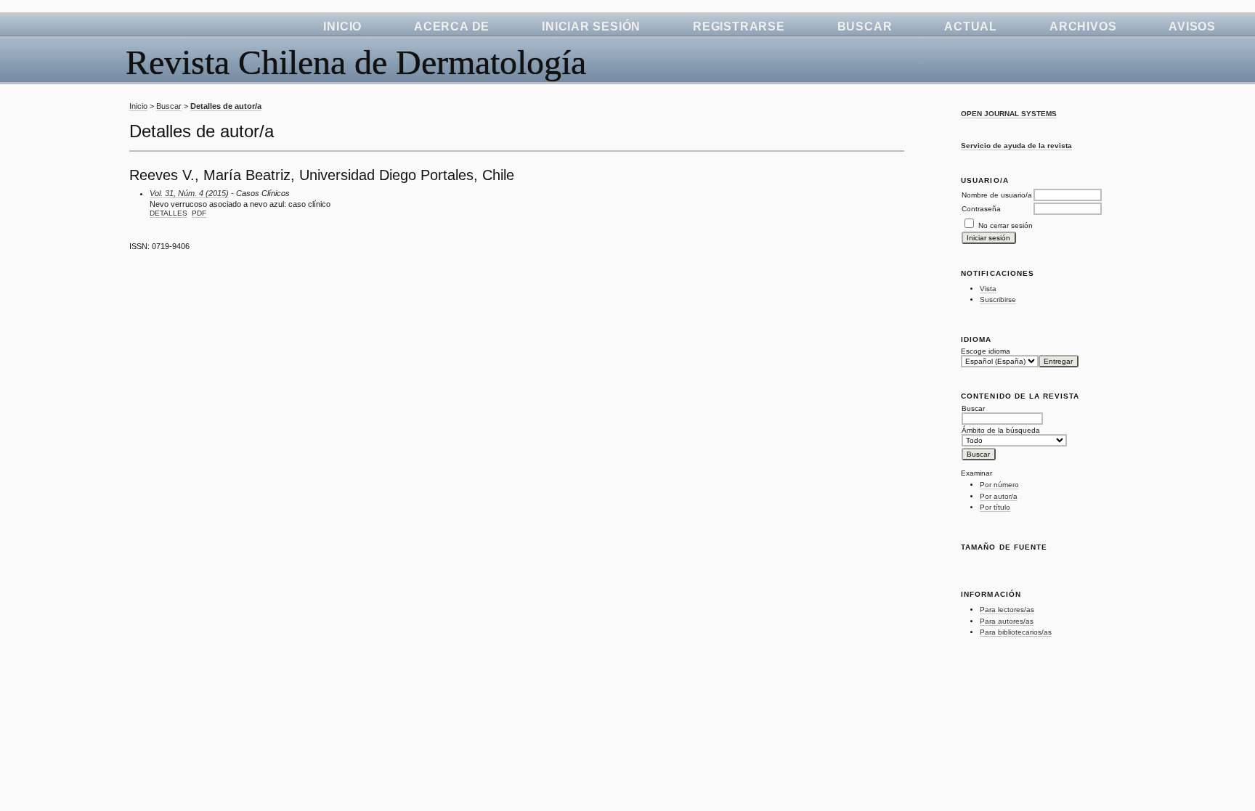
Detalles (168, 213)
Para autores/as (1006, 621)
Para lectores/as (1007, 610)
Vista (988, 289)
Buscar (865, 26)
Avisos (1192, 26)
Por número (999, 485)
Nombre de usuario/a (997, 195)
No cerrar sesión (1005, 225)
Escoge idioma (985, 351)
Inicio (342, 26)
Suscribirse (998, 299)
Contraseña (981, 209)
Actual (970, 26)
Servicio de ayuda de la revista (1016, 146)
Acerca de (452, 26)
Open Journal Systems (1009, 114)
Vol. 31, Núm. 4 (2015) (189, 193)
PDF (199, 213)
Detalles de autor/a (225, 106)
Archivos (1082, 26)
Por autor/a (999, 496)
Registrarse (739, 26)
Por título (995, 507)
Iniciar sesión (591, 26)
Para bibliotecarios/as (1016, 632)
